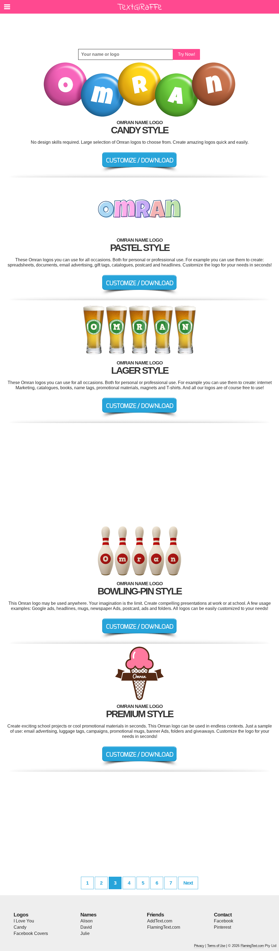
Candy (20, 927)
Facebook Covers (31, 933)
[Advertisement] (141, 27)
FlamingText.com (163, 927)
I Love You (24, 921)
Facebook (223, 921)
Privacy (199, 946)
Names (88, 915)
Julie (85, 933)
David (86, 927)
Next (188, 883)
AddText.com (159, 921)
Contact (223, 915)
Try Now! (186, 54)
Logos (21, 915)
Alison (86, 921)
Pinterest (222, 927)
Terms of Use (216, 946)
